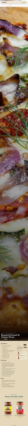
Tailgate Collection (19, 348)
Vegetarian (25, 347)
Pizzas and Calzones (19, 347)
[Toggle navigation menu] (25, 2)
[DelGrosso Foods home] (4, 2)
